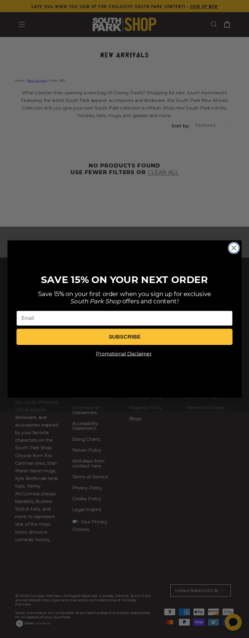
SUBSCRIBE (125, 337)
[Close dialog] (234, 248)
